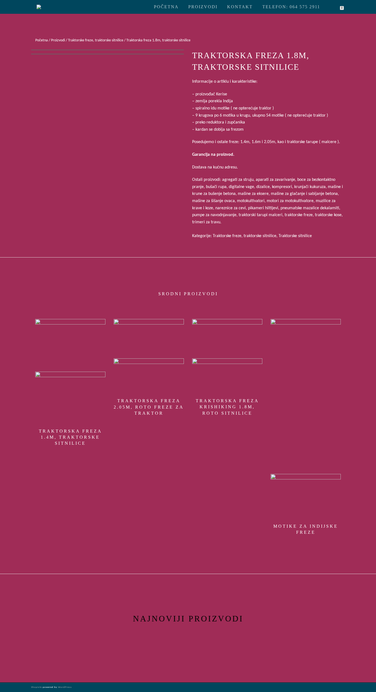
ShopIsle (37, 687)
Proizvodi (202, 6)
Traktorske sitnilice (295, 236)
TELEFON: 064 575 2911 (291, 6)
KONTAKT (240, 6)
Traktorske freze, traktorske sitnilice (95, 40)
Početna (166, 6)
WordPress (64, 687)
